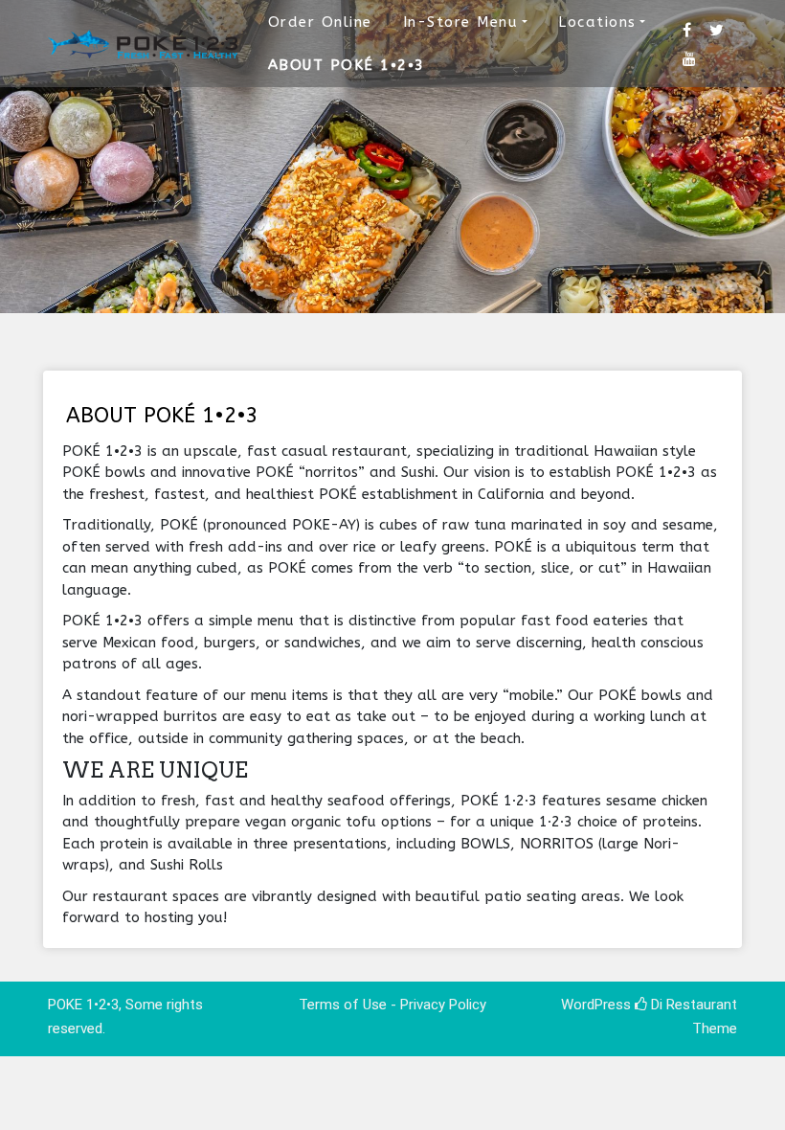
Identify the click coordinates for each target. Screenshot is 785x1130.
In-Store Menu (461, 22)
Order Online (320, 22)
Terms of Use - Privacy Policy (392, 1004)
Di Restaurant (692, 1004)
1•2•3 (102, 1004)
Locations (597, 22)
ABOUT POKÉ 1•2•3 (346, 65)
